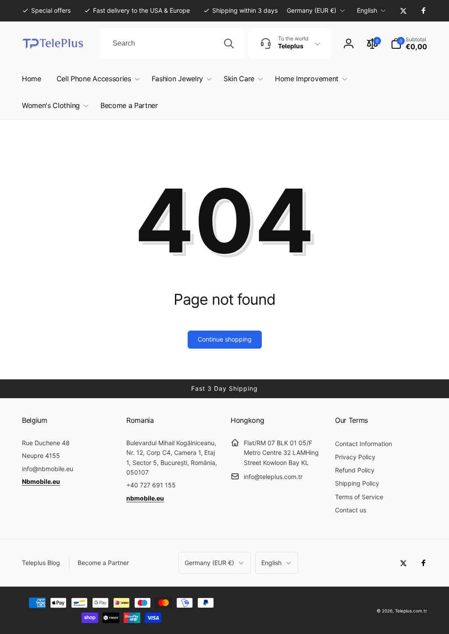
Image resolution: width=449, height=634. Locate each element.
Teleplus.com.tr (411, 610)
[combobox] (172, 43)
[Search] (229, 43)
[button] (409, 43)
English (367, 10)
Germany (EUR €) (311, 10)
